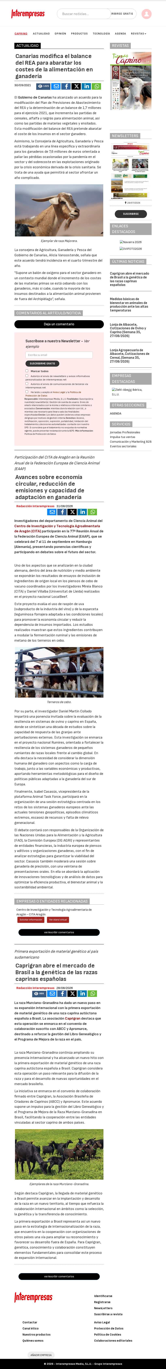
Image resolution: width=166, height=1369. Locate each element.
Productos (79, 33)
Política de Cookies (107, 1335)
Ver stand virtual (58, 919)
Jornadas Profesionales (125, 432)
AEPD (71, 430)
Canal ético (30, 1328)
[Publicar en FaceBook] (66, 86)
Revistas (137, 33)
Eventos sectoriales (123, 446)
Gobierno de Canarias (35, 97)
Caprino (21, 33)
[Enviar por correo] (56, 86)
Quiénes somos (32, 1341)
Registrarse (102, 1302)
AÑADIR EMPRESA (41, 1355)
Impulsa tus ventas (122, 437)
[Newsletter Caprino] (131, 170)
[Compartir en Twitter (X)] (76, 86)
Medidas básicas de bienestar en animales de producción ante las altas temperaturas (129, 304)
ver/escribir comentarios (59, 932)
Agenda (120, 33)
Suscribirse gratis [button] (118, 13)
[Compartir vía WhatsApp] (96, 86)
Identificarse (103, 1296)
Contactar (29, 1322)
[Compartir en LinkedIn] (86, 86)
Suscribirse (131, 214)
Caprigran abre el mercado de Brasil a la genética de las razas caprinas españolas (129, 279)
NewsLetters (103, 1308)
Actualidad (41, 33)
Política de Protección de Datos (40, 434)
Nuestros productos (36, 1335)
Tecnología (101, 33)
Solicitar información (31, 919)
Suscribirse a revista (108, 1314)
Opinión (60, 33)
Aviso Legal (59, 392)
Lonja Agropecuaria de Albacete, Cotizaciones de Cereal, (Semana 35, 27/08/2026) (129, 356)
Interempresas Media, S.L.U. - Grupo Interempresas (89, 1364)
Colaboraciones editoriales (113, 1341)
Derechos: (71, 418)
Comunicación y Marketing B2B (131, 442)
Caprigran (72, 1018)
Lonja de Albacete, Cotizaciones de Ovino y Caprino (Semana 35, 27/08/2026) (128, 330)
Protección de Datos (108, 1328)
